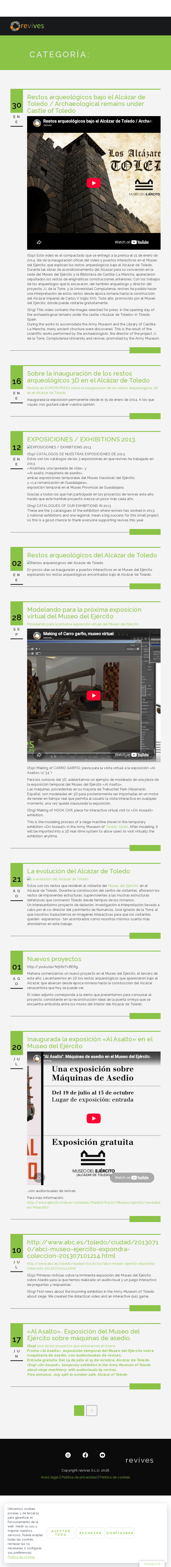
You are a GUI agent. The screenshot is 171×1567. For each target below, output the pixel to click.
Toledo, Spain (117, 827)
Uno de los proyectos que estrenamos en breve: (71, 1346)
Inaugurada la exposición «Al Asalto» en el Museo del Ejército (89, 1042)
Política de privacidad (79, 1477)
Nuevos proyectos (54, 959)
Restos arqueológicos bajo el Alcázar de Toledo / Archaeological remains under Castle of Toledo (86, 103)
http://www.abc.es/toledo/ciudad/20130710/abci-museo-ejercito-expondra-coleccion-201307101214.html (93, 1249)
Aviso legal (50, 1477)
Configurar (120, 1533)
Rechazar (90, 1533)
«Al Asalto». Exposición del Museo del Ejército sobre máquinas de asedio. (83, 1335)
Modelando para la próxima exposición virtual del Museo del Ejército (84, 613)
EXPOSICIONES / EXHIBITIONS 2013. (82, 439)
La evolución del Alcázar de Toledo (78, 871)
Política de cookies (114, 1477)
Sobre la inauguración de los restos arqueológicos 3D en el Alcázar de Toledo (88, 377)
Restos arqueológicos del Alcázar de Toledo (92, 555)
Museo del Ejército (123, 886)
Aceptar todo (60, 1532)
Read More (145, 350)
